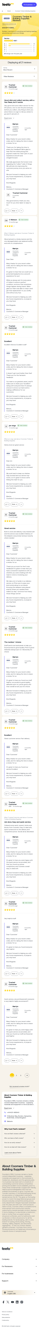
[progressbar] (9, 45)
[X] (8, 1302)
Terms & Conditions (7, 1311)
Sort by (5, 67)
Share (13, 210)
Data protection (6, 1317)
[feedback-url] (9, 93)
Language (10, 1291)
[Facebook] (3, 1302)
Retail (9, 11)
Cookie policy (5, 1320)
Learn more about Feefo (13, 1152)
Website (10, 1121)
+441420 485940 (13, 1112)
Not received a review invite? (19, 1086)
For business (28, 5)
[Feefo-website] (8, 4)
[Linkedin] (17, 1302)
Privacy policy (5, 1314)
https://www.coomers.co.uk (9, 24)
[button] (19, 69)
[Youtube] (12, 1302)
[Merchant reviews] (6, 18)
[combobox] (19, 69)
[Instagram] (21, 1302)
